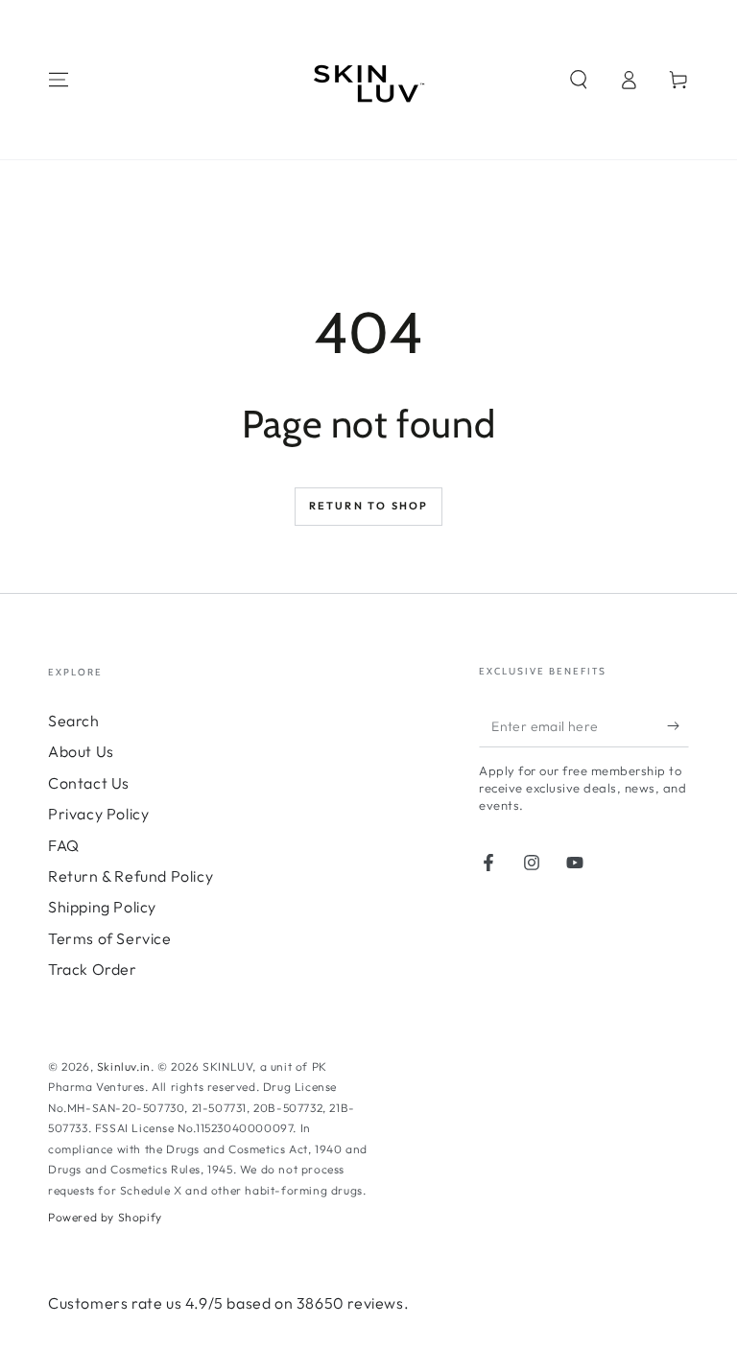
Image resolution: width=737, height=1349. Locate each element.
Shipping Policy (102, 906)
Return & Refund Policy (130, 876)
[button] (579, 80)
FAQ (64, 845)
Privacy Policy (98, 813)
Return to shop (369, 505)
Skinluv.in (124, 1066)
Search (74, 720)
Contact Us (89, 783)
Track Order (92, 969)
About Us (81, 751)
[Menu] (58, 80)
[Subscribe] (678, 725)
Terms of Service (110, 938)
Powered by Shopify (105, 1217)
